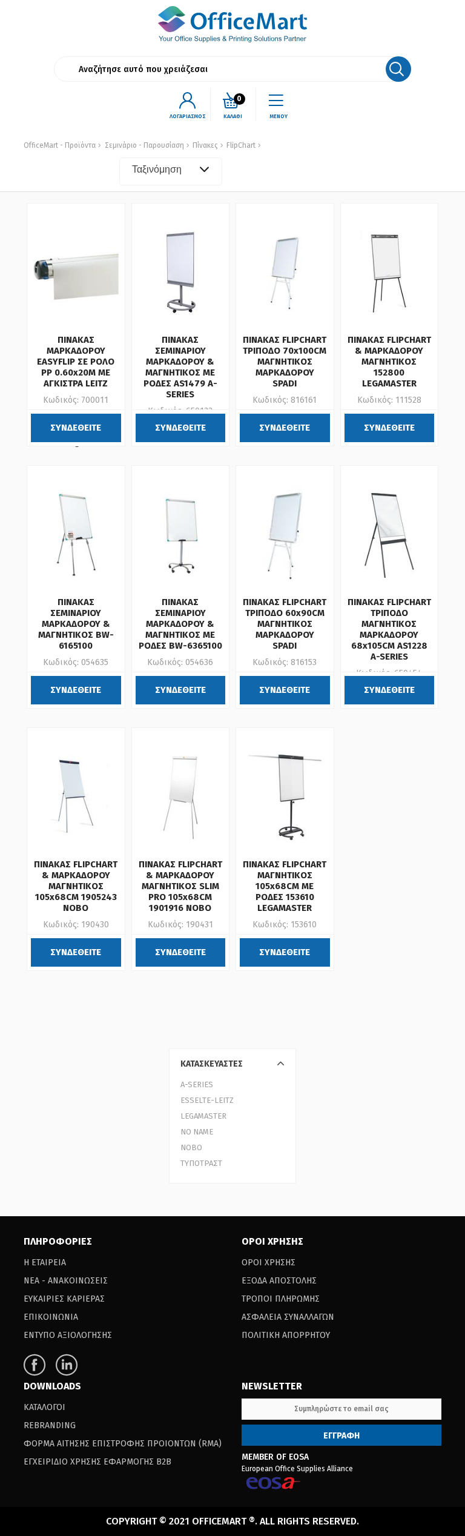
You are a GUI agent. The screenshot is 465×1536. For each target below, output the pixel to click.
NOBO (191, 1147)
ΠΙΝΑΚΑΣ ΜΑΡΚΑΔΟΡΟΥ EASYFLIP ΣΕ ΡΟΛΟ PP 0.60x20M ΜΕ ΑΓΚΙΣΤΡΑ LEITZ (75, 361)
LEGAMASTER (203, 1116)
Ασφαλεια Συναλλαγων (288, 1317)
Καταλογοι (44, 1407)
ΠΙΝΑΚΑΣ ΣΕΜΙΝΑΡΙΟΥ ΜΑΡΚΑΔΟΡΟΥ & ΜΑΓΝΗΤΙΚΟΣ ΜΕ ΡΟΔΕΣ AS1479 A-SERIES (180, 367)
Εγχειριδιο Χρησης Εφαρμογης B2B (97, 1462)
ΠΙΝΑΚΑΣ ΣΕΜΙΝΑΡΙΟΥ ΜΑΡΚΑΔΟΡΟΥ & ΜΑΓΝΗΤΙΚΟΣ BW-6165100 (76, 624)
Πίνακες (204, 145)
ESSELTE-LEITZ (207, 1100)
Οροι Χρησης (268, 1262)
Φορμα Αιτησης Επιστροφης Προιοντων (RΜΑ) (123, 1443)
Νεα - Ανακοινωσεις (66, 1281)
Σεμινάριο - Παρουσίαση (144, 145)
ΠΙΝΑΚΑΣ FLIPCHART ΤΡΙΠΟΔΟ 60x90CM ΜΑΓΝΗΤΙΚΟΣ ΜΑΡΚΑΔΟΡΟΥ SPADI (284, 624)
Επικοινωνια (51, 1317)
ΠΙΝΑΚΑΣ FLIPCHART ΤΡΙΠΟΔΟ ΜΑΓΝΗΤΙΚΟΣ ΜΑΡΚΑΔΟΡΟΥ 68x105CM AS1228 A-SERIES (389, 629)
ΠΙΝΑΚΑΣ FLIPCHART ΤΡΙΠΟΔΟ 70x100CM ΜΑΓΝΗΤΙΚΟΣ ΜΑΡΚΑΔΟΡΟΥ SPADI (284, 361)
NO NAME (196, 1131)
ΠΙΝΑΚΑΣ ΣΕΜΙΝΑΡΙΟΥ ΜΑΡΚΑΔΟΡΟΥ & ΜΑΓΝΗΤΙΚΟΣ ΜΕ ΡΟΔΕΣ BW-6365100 (180, 624)
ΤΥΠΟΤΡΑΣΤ (201, 1163)
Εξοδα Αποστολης (279, 1281)
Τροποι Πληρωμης (281, 1299)
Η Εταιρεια (45, 1262)
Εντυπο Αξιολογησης (68, 1335)
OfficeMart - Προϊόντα (60, 145)
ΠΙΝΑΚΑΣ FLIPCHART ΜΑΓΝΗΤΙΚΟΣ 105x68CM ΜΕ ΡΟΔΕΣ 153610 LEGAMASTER (284, 886)
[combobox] (170, 171)
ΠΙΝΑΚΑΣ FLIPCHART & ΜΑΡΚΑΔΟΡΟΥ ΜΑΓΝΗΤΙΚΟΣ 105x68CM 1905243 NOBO (75, 886)
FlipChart (240, 145)
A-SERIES (196, 1084)
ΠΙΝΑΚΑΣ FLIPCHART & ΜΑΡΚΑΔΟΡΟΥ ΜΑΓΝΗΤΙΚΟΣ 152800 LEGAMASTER (389, 361)
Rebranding (50, 1425)
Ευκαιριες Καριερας (64, 1299)
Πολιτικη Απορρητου (286, 1335)
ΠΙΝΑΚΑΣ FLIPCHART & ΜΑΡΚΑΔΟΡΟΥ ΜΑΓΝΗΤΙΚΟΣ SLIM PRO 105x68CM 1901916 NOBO (180, 886)
